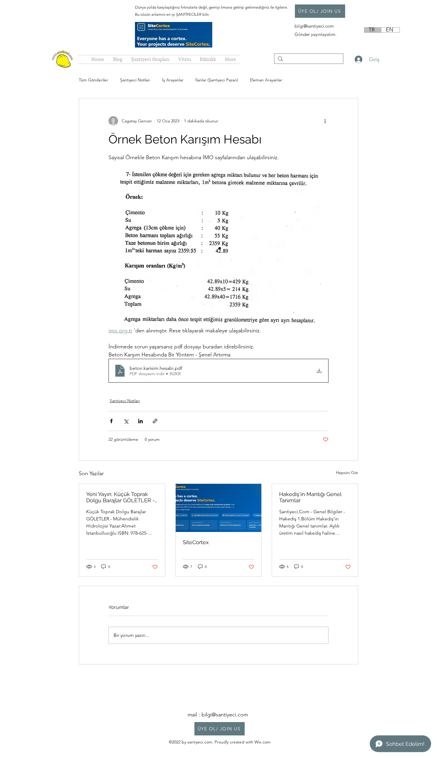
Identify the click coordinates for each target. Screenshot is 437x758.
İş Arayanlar (172, 80)
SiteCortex (196, 542)
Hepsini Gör (347, 472)
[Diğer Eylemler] (324, 120)
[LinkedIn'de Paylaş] (140, 421)
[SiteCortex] (219, 508)
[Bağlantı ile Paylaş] (155, 421)
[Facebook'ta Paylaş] (111, 421)
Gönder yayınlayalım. (316, 34)
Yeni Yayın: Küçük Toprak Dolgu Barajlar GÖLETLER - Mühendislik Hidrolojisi (120, 497)
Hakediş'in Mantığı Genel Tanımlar (310, 497)
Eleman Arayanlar (266, 80)
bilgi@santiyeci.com (315, 26)
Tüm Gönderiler (93, 80)
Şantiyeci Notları (135, 80)
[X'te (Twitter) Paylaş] (126, 421)
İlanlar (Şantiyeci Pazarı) (216, 80)
